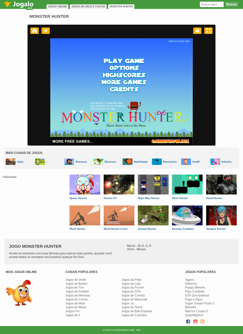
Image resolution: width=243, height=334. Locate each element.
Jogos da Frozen (133, 287)
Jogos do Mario (75, 307)
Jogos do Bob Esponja (137, 311)
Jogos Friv (72, 311)
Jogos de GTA (131, 291)
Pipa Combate (194, 291)
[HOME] (34, 30)
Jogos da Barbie (76, 283)
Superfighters (194, 315)
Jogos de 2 (72, 315)
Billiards (190, 307)
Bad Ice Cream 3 (196, 311)
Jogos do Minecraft (134, 299)
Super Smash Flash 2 (199, 303)
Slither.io (191, 283)
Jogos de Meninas (77, 295)
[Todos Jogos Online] (19, 293)
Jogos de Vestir (75, 279)
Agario (189, 279)
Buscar (231, 4)
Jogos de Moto (75, 303)
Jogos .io (128, 303)
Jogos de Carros (76, 299)
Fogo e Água (194, 299)
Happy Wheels (195, 287)
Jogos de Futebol (77, 291)
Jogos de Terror (132, 307)
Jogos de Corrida (133, 295)
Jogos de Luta (131, 283)
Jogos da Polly (131, 279)
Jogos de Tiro (74, 287)
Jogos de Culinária (134, 315)
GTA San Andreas (197, 295)
